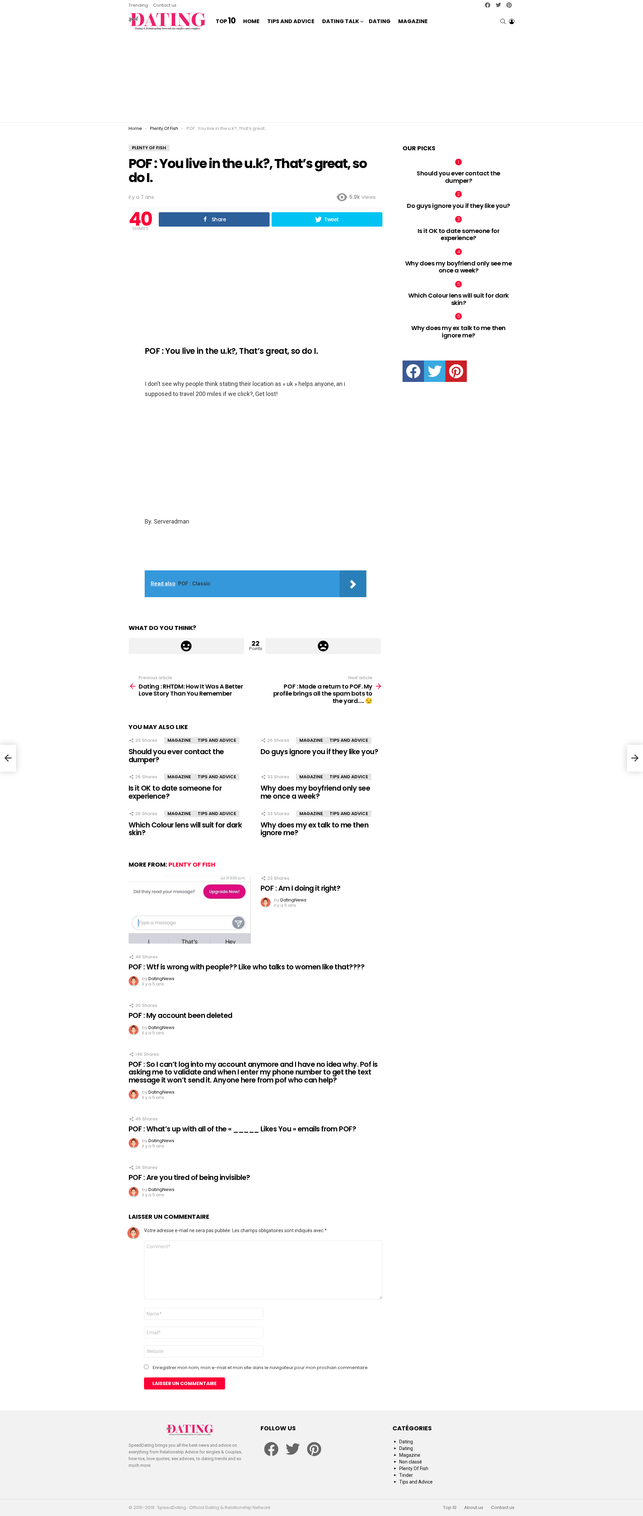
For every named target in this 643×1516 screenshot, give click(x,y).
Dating (379, 21)
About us (473, 1507)
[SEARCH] (503, 21)
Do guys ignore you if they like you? (319, 751)
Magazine (413, 21)
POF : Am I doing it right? (300, 888)
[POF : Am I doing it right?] (190, 909)
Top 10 (449, 1507)
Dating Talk (340, 21)
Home (251, 21)
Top (225, 21)
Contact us (164, 5)
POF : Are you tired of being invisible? (189, 1177)
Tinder (406, 1475)
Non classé (410, 1461)
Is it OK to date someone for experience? (175, 792)
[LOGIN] (511, 21)
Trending (138, 5)
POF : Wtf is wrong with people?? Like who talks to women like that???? (246, 967)
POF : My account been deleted (180, 1015)
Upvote (186, 646)
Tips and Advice (290, 21)
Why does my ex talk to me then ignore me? (314, 829)
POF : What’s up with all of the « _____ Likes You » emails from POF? (242, 1129)
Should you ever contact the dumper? (176, 756)
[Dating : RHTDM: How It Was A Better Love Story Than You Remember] (8, 758)
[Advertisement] (321, 77)
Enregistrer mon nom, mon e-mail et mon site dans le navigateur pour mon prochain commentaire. (261, 1367)
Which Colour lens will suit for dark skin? (185, 829)
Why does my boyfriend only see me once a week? (315, 792)
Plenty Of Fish (191, 864)
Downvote (323, 646)
